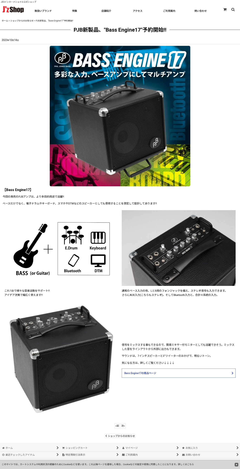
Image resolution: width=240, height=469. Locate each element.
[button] (233, 9)
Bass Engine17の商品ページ (140, 373)
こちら (190, 464)
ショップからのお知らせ (121, 436)
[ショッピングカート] (225, 9)
